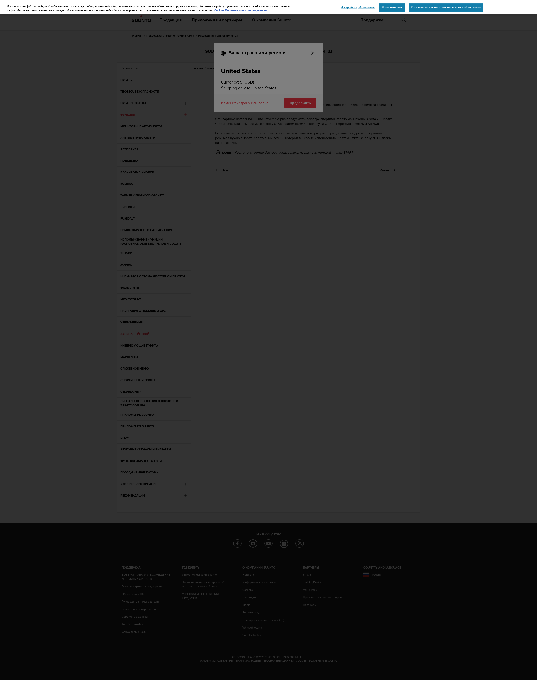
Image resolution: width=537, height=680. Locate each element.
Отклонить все (392, 7)
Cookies (219, 10)
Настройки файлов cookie (358, 7)
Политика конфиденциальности (246, 10)
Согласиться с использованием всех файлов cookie (446, 7)
